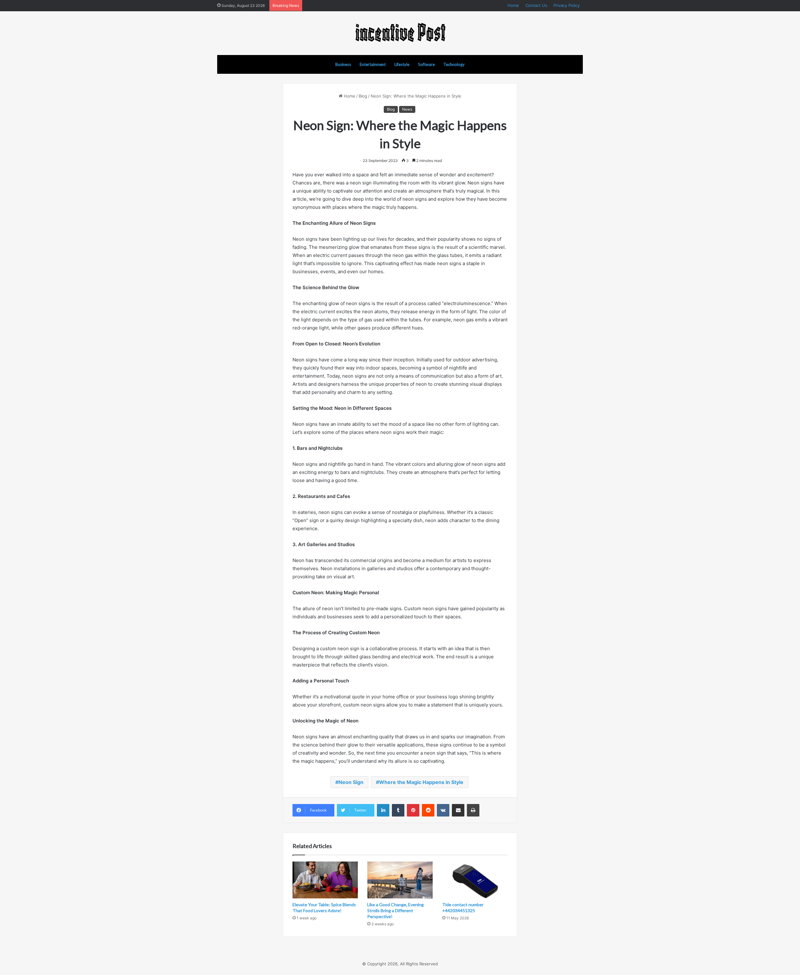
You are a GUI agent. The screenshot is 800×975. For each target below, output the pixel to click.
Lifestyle (401, 64)
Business (343, 64)
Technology (454, 64)
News (407, 109)
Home (513, 5)
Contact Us (536, 5)
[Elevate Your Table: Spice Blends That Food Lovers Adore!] (325, 880)
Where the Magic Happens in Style (421, 782)
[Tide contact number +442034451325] (475, 880)
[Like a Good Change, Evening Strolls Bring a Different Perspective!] (399, 880)
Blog (363, 95)
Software (426, 64)
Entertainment (373, 64)
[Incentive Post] (400, 33)
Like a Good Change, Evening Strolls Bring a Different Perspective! (395, 910)
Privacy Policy (566, 5)
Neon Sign (350, 782)
